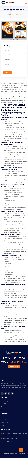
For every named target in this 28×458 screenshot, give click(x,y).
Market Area (4, 406)
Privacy (16, 450)
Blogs (2, 425)
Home (8, 14)
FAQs (2, 409)
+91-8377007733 (7, 441)
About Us (3, 417)
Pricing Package (5, 422)
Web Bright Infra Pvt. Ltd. (18, 453)
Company (11, 450)
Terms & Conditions (6, 404)
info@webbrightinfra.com (10, 438)
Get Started (13, 366)
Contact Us (4, 419)
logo (11, 156)
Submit (6, 72)
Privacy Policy (4, 401)
